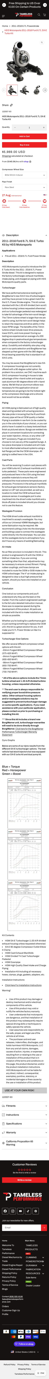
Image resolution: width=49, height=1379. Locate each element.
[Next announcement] (45, 5)
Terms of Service (38, 1365)
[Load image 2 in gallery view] (24, 90)
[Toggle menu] (43, 1257)
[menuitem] (36, 1249)
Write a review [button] (24, 1180)
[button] (4, 16)
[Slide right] (45, 90)
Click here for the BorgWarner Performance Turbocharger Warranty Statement (22, 732)
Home (5, 26)
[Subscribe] (44, 1227)
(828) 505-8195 (16, 1297)
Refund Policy (9, 1365)
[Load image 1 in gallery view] (12, 90)
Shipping (6, 156)
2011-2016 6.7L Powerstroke (25, 26)
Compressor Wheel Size (13, 169)
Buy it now (24, 145)
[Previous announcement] (4, 5)
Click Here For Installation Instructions (23, 985)
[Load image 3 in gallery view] (36, 90)
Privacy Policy (23, 1365)
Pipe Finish (7, 182)
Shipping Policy (24, 1369)
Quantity (6, 127)
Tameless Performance (24, 1374)
